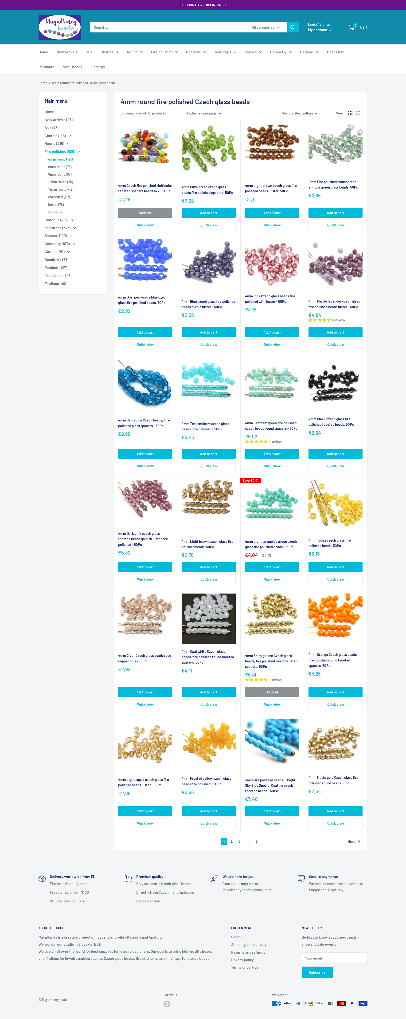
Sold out (145, 213)
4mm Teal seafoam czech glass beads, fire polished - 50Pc (205, 426)
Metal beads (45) (58, 275)
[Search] (293, 27)
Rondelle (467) (57, 219)
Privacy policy (242, 959)
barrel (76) (56, 204)
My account (318, 29)
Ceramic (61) (55, 251)
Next (351, 841)
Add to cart (208, 213)
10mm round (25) (60, 182)
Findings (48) (55, 283)
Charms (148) (55, 135)
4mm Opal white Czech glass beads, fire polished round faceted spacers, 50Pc (208, 657)
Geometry (278, 52)
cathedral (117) (59, 197)
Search (237, 937)
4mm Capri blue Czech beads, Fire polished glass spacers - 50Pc (144, 423)
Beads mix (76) (56, 259)
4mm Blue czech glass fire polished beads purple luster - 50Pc (208, 304)
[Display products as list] (358, 113)
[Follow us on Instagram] (167, 1004)
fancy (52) (55, 212)
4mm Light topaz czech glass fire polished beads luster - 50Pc (143, 782)
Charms (107, 52)
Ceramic (307, 52)
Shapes (251, 52)
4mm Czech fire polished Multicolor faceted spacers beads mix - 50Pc (145, 188)
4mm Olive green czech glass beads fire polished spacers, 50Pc (207, 189)
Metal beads (72, 66)
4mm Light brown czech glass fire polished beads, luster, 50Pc (271, 188)
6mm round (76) (59, 167)
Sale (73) (52, 127)
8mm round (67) (59, 174)
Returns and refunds (248, 952)
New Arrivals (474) (59, 119)
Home (43, 52)
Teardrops (222, 52)
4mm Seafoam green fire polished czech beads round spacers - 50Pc (271, 425)
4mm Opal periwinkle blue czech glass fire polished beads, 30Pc (143, 300)
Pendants (46, 66)
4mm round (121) (60, 159)
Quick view (145, 225)
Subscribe (317, 972)
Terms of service (245, 967)
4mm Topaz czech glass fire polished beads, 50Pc (329, 543)
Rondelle (193, 52)
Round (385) (55, 143)
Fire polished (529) (60, 151)
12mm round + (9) (60, 189)
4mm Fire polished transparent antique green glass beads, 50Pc (333, 184)
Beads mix (335, 52)
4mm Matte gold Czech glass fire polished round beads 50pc (333, 780)
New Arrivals (66, 52)
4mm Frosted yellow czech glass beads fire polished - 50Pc (206, 781)
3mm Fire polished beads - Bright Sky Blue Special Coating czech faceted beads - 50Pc (270, 785)
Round (132, 52)
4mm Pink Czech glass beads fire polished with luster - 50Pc (270, 298)
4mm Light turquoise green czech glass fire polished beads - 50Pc (271, 544)
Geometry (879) (57, 243)
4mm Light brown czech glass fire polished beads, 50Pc (207, 544)
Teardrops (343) (58, 227)
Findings (97, 66)
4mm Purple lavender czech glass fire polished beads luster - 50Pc (334, 304)
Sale (89, 52)
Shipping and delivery (249, 944)
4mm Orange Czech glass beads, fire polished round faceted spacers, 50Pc (333, 660)
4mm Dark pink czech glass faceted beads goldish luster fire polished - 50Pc (143, 539)
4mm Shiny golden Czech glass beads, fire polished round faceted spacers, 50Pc (271, 661)
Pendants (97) (56, 267)
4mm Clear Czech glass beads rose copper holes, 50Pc (144, 658)
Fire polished (162, 52)
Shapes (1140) (56, 235)
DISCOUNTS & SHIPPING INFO (203, 5)
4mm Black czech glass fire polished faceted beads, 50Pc (331, 421)
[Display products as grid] (350, 113)
